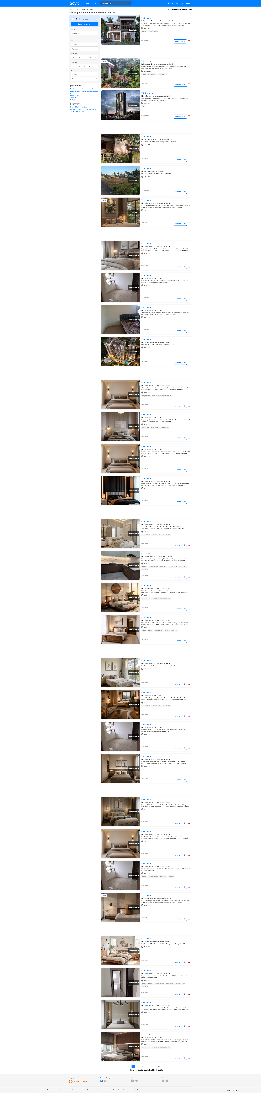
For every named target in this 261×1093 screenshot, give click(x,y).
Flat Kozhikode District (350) (78, 107)
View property (180, 41)
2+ (84, 57)
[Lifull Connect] (78, 1082)
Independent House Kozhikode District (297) (83, 109)
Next (158, 1067)
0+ (73, 57)
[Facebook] (132, 1081)
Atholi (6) (73, 98)
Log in (187, 3)
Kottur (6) (73, 100)
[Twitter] (136, 1081)
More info (136, 1090)
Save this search (84, 24)
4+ (95, 57)
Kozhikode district (87, 9)
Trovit (71, 9)
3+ (90, 57)
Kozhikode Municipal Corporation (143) (81, 89)
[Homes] (101, 1081)
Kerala (77, 9)
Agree (229, 1090)
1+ (79, 57)
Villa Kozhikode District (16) (78, 111)
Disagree (236, 1090)
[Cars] (105, 1081)
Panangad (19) (74, 95)
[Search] (128, 3)
